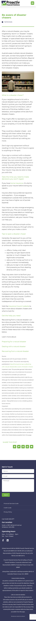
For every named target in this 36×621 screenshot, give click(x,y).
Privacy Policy (8, 512)
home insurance (17, 183)
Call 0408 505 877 (8, 519)
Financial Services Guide (11, 503)
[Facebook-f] (3, 540)
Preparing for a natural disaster (14, 342)
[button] (32, 3)
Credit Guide (7, 507)
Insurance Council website (19, 306)
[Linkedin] (7, 540)
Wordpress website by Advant (18, 616)
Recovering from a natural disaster (15, 351)
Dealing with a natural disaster (14, 346)
